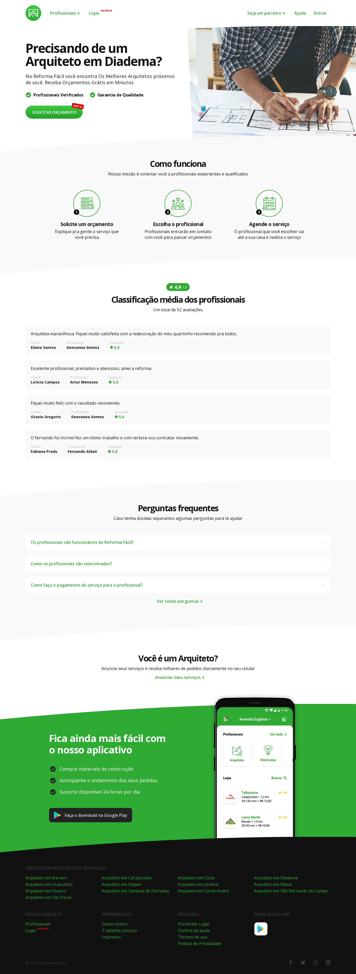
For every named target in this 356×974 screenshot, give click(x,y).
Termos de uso (192, 937)
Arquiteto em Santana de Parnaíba (135, 891)
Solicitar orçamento (54, 112)
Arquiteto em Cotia (196, 878)
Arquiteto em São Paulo (49, 897)
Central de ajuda (194, 930)
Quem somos (115, 924)
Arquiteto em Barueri (46, 878)
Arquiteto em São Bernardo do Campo (291, 891)
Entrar (320, 13)
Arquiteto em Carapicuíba (126, 878)
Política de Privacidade (199, 943)
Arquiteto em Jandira (198, 884)
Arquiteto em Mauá (273, 884)
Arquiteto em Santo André (203, 891)
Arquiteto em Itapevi (122, 884)
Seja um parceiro (264, 13)
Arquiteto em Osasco (46, 891)
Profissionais (63, 13)
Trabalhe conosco (119, 930)
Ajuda (300, 13)
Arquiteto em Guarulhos (49, 884)
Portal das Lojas (193, 924)
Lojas (94, 13)
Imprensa (111, 937)
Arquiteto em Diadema (276, 878)
